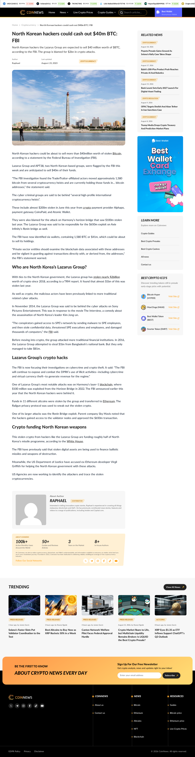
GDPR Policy (14, 751)
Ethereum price (177, 721)
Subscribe (170, 675)
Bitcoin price (176, 713)
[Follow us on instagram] (23, 705)
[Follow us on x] (10, 705)
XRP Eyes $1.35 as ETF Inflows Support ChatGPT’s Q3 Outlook (169, 633)
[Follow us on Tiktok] (110, 560)
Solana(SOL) (32, 4)
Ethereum (109, 401)
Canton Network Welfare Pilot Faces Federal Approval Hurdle (97, 633)
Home (52, 12)
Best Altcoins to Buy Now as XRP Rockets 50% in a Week (60, 632)
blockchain (106, 384)
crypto (87, 207)
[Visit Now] (160, 174)
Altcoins (137, 721)
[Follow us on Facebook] (103, 560)
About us (99, 705)
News (63, 12)
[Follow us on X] (85, 560)
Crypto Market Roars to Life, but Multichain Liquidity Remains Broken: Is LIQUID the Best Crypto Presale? (133, 635)
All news (145, 257)
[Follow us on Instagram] (97, 560)
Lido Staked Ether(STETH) (100, 4)
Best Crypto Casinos (150, 249)
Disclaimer (39, 751)
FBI (51, 332)
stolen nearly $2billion (106, 277)
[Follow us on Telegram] (91, 560)
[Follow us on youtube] (42, 705)
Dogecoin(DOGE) (179, 4)
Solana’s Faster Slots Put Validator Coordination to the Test (24, 633)
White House (75, 441)
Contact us (146, 265)
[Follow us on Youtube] (116, 560)
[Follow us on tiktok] (35, 705)
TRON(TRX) (63, 4)
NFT (136, 729)
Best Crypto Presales (150, 241)
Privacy (27, 751)
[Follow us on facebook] (29, 705)
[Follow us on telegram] (17, 705)
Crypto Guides (105, 12)
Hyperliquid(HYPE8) (142, 4)
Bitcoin (117, 153)
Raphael (16, 63)
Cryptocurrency (28, 25)
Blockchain (139, 737)
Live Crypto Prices (83, 12)
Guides (173, 705)
